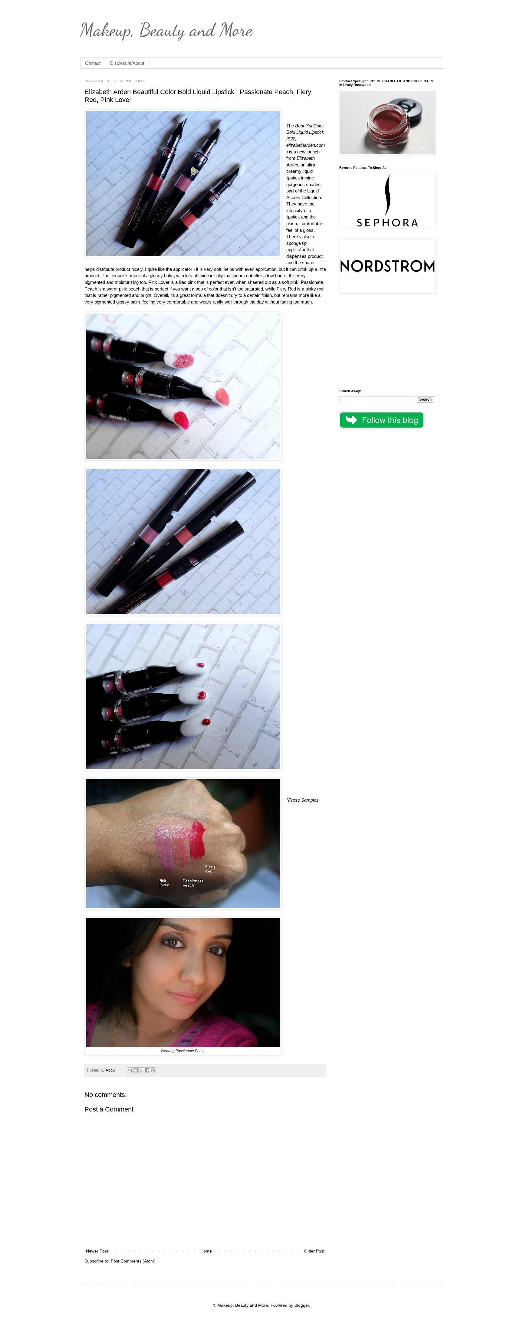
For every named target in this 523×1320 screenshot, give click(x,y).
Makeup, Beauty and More (166, 30)
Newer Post (97, 1251)
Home (206, 1251)
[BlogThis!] (136, 1070)
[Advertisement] (386, 342)
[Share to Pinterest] (153, 1070)
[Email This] (130, 1070)
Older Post (314, 1251)
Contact (92, 63)
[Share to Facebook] (147, 1070)
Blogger (301, 1305)
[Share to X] (141, 1070)
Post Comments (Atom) (133, 1261)
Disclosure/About (127, 63)
